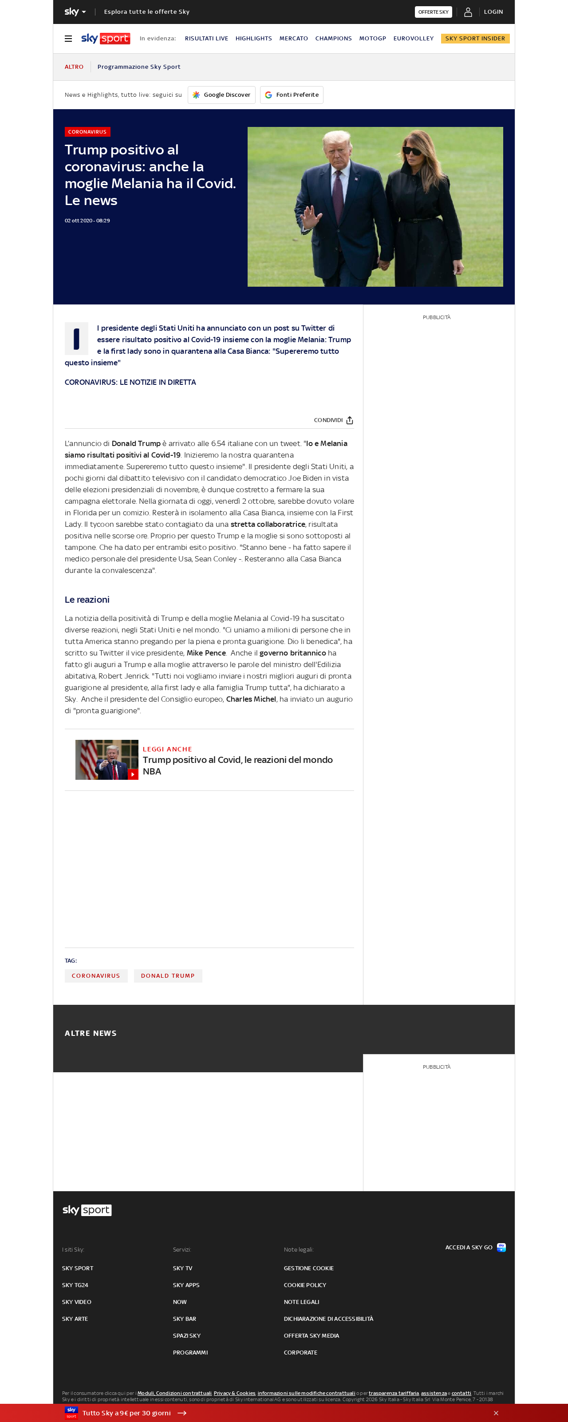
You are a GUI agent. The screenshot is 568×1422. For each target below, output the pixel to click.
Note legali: (299, 1249)
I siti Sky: (73, 1249)
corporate (300, 1352)
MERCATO (294, 38)
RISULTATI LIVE (207, 38)
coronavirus (96, 975)
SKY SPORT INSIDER (475, 38)
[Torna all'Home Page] (106, 38)
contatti (462, 1393)
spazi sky (187, 1335)
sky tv (182, 1268)
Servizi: (182, 1249)
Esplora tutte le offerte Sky (147, 11)
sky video (76, 1302)
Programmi (190, 1352)
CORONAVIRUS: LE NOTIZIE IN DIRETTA (130, 382)
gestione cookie (309, 1268)
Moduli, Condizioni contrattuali (175, 1393)
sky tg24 (75, 1285)
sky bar (184, 1318)
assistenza (434, 1393)
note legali (301, 1302)
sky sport (77, 1268)
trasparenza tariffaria (394, 1393)
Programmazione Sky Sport (139, 66)
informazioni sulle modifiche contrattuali (306, 1393)
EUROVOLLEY (414, 38)
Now (180, 1302)
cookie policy (305, 1285)
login (493, 11)
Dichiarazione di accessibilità (328, 1318)
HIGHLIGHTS (254, 38)
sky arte (75, 1318)
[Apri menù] (68, 38)
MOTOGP (373, 38)
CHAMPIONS (334, 38)
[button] (270, 1413)
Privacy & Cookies (235, 1393)
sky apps (186, 1285)
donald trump (168, 975)
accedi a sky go (469, 1247)
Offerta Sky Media (311, 1335)
